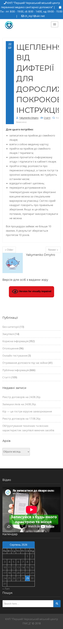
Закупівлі (8, 334)
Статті (47, 117)
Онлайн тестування (14, 355)
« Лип (6, 588)
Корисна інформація (15, 341)
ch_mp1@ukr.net (35, 16)
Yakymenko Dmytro (28, 117)
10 (4, 567)
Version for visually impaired (34, 291)
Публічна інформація (15, 370)
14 (22, 567)
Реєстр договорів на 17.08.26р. (21, 418)
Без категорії (10, 327)
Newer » (53, 249)
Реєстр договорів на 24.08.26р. (21, 397)
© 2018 (36, 623)
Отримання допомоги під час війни (24, 363)
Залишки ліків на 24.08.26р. (19, 404)
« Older (9, 249)
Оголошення (10, 348)
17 (4, 573)
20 (18, 573)
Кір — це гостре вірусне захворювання (27, 411)
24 (4, 578)
